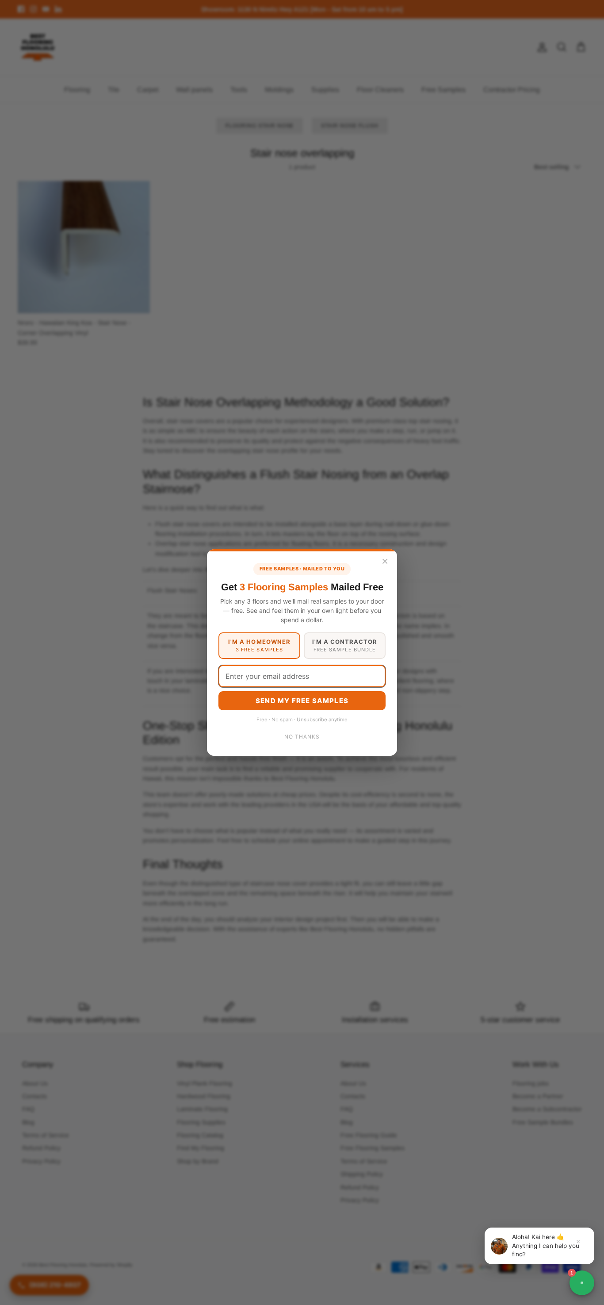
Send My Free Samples (302, 701)
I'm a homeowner (259, 645)
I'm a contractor (345, 645)
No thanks (302, 736)
